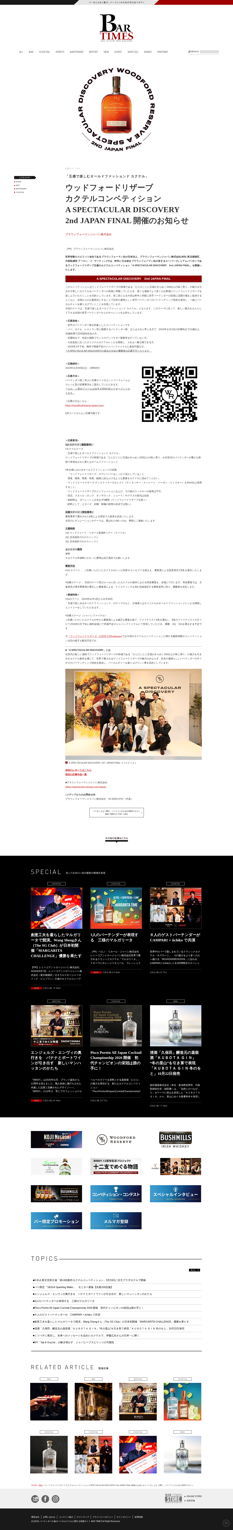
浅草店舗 (191, 1500)
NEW (106, 52)
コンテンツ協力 (66, 1517)
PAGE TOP (226, 1523)
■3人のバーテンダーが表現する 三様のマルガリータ (64, 1300)
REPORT (93, 52)
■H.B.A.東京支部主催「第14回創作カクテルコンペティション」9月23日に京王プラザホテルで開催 (89, 1280)
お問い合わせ (49, 1517)
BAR (31, 52)
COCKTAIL (44, 52)
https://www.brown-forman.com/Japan (85, 786)
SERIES (148, 52)
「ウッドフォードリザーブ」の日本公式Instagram (95, 636)
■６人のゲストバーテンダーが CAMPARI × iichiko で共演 (66, 1314)
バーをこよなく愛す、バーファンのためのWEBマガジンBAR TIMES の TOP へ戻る (116, 812)
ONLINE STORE (194, 1496)
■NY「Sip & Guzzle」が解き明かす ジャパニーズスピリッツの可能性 (73, 1342)
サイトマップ (83, 1517)
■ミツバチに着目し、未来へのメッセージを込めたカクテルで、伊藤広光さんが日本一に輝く (86, 1335)
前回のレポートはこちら (78, 770)
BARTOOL (133, 52)
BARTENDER (76, 52)
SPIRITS (60, 52)
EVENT (118, 52)
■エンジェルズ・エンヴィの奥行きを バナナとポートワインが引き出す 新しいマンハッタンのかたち (92, 1293)
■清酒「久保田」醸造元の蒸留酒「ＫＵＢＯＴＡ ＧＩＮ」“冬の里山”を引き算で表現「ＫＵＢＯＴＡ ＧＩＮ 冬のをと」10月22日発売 (108, 1328)
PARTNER (162, 52)
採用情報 (139, 1517)
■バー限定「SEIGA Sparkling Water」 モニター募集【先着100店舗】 (73, 1287)
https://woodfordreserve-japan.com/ (84, 405)
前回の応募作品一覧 (76, 774)
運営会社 (35, 1517)
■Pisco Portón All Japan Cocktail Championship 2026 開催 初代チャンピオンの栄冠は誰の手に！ (88, 1307)
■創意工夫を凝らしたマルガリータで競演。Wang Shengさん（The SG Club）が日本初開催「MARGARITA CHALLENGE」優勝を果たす (111, 1321)
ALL (21, 52)
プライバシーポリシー (103, 1517)
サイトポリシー (124, 1517)
